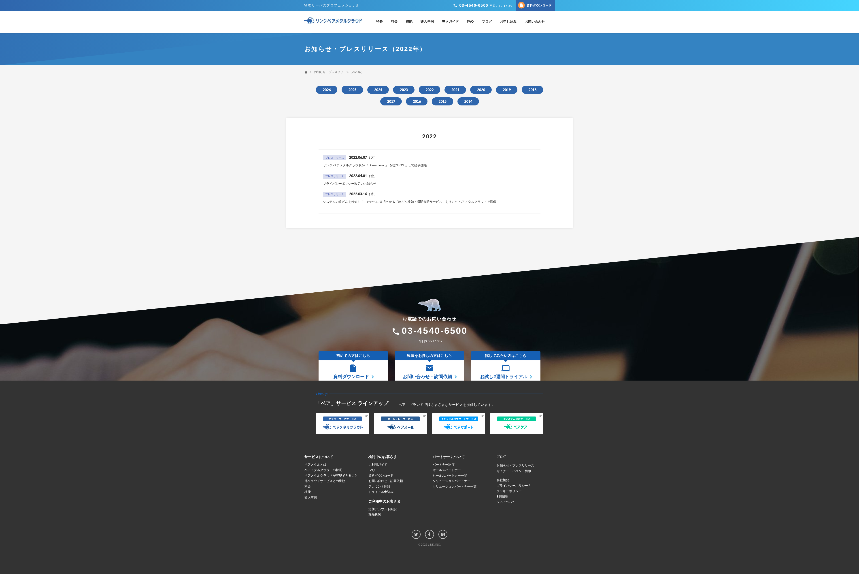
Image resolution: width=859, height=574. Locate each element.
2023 (404, 90)
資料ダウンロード (535, 5)
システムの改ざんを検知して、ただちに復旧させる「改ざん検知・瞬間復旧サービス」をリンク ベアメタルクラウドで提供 (409, 201)
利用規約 (503, 496)
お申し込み (508, 21)
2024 (378, 90)
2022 (429, 90)
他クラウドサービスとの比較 (324, 481)
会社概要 (503, 480)
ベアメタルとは (315, 464)
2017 (391, 101)
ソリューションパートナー (451, 481)
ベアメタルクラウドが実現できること (331, 475)
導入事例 (427, 21)
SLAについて (506, 502)
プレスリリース (334, 157)
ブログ (487, 21)
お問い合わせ (535, 21)
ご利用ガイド (377, 464)
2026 (327, 90)
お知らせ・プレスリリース (515, 465)
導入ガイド (450, 21)
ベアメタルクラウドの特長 (323, 470)
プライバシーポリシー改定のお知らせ (349, 183)
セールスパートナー (447, 470)
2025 (352, 90)
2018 (532, 90)
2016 (417, 101)
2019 (507, 90)
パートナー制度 (444, 464)
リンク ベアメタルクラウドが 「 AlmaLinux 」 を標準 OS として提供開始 (375, 165)
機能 (409, 21)
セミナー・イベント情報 (514, 471)
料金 (394, 21)
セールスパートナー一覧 (450, 475)
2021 (455, 90)
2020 (481, 90)
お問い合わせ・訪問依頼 (385, 481)
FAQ (470, 21)
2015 (442, 101)
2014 (468, 101)
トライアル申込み (380, 492)
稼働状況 (374, 514)
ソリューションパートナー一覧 (454, 486)
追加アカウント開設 (382, 509)
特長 (379, 21)
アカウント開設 (379, 486)
